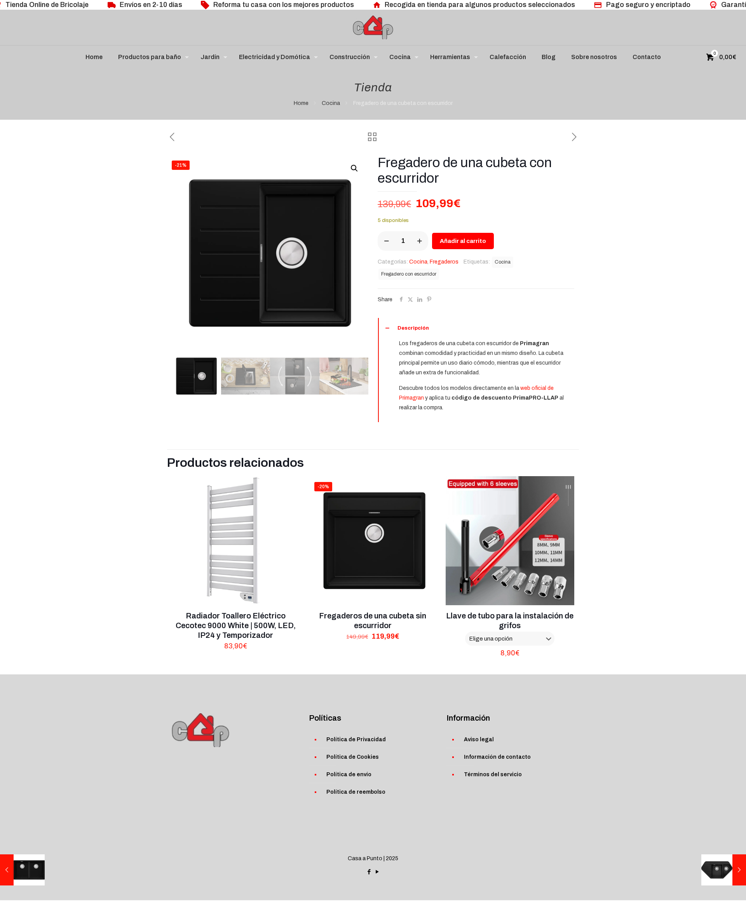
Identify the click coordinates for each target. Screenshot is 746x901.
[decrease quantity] (386, 241)
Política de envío (348, 774)
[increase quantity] (419, 241)
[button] (355, 168)
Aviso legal (479, 739)
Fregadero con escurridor (408, 274)
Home (301, 103)
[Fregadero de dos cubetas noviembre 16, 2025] (22, 869)
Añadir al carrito (463, 241)
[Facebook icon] (369, 872)
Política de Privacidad (356, 739)
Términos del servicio (493, 774)
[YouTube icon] (377, 872)
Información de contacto (497, 757)
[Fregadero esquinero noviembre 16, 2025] (723, 869)
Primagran (411, 398)
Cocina (331, 103)
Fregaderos (444, 262)
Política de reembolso (355, 792)
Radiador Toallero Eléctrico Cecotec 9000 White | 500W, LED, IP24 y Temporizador (236, 625)
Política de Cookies (352, 757)
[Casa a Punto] (373, 27)
